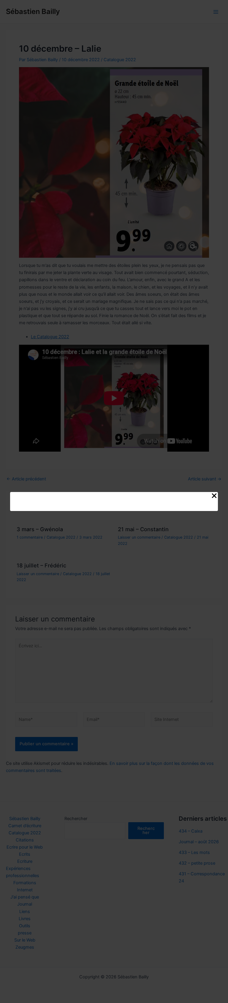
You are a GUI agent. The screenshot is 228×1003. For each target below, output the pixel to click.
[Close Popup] (214, 496)
